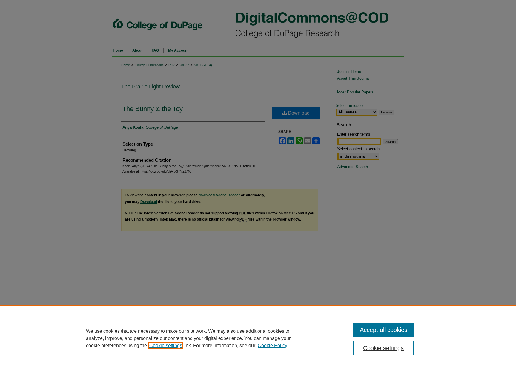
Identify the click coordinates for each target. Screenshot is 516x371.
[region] (258, 338)
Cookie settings (165, 345)
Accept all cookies (383, 330)
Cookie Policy (272, 345)
